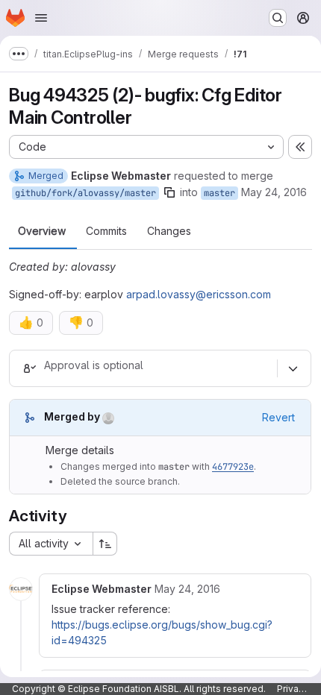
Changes (169, 231)
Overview (42, 231)
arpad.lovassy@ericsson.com (198, 294)
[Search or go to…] (278, 18)
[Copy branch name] (169, 192)
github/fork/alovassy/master (85, 193)
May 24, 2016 (274, 192)
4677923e (233, 467)
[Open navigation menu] (41, 18)
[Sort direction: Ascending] (105, 544)
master (219, 193)
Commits (106, 231)
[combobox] (51, 544)
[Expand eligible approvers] (293, 368)
